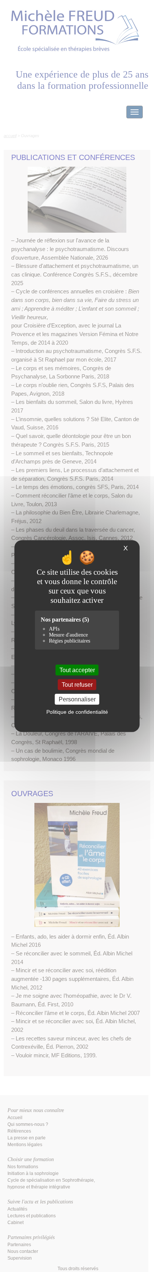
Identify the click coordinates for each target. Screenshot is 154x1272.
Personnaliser (77, 699)
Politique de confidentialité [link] (77, 712)
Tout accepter (77, 670)
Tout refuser (77, 684)
